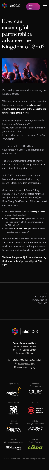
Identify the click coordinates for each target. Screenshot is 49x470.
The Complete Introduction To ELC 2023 (39, 300)
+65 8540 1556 (18, 360)
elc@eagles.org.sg (26, 363)
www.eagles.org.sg (26, 367)
